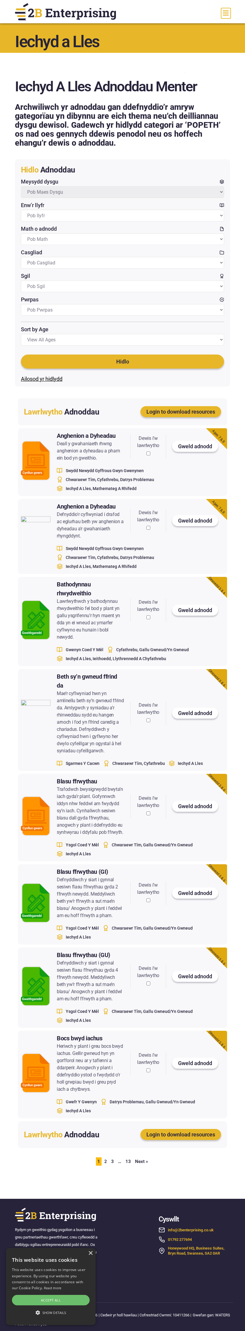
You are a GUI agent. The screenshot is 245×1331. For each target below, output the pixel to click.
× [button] (90, 1253)
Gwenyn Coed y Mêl (84, 649)
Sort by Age (34, 329)
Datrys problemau (137, 479)
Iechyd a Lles (78, 488)
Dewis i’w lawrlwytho (148, 441)
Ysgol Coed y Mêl (82, 844)
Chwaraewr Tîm (80, 479)
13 (128, 1161)
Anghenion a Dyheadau (86, 435)
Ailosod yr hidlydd (41, 379)
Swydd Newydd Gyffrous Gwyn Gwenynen (105, 470)
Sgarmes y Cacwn (82, 763)
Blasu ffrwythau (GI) (82, 871)
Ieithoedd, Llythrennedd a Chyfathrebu (129, 658)
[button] (51, 1312)
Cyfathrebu (107, 479)
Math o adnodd (39, 229)
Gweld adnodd (195, 446)
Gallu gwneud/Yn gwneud (164, 649)
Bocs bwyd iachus (79, 1038)
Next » (141, 1161)
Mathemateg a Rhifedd (115, 488)
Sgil (25, 276)
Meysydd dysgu (39, 181)
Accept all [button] (51, 1300)
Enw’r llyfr (32, 205)
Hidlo (122, 361)
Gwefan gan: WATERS (211, 1315)
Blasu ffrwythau (77, 781)
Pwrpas (30, 299)
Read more (53, 1288)
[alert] (51, 1286)
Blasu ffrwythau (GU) (83, 955)
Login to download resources (180, 412)
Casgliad (31, 252)
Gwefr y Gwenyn (81, 1101)
